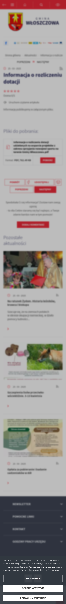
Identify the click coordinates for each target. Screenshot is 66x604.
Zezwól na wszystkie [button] (33, 598)
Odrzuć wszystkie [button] (33, 588)
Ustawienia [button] (33, 578)
